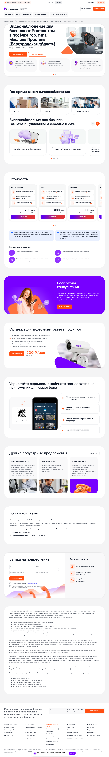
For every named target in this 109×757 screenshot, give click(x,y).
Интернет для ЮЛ (9, 730)
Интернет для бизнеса (10, 724)
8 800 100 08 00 (75, 709)
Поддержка (90, 730)
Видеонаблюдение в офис (53, 729)
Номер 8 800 (70, 727)
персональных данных (32, 583)
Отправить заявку (16, 353)
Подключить (23, 216)
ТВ (17, 14)
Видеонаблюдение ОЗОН (53, 739)
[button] (53, 74)
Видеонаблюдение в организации (51, 732)
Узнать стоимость (37, 54)
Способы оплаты (92, 724)
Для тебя (50, 2)
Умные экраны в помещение (33, 730)
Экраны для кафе (30, 735)
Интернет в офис (9, 727)
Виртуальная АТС (71, 724)
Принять (72, 753)
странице (12, 753)
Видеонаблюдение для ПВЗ (53, 736)
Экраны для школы (30, 732)
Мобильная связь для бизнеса (75, 735)
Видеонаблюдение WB (52, 741)
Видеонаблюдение (40, 14)
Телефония (25, 14)
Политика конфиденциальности (41, 749)
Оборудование (50, 744)
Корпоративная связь (58, 14)
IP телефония (70, 730)
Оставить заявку (18, 54)
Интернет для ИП (9, 732)
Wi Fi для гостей (8, 735)
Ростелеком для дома (93, 735)
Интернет (8, 14)
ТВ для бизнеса (29, 724)
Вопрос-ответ (91, 727)
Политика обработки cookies (54, 754)
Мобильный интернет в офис (75, 738)
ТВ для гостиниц (29, 738)
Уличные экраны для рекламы (33, 727)
